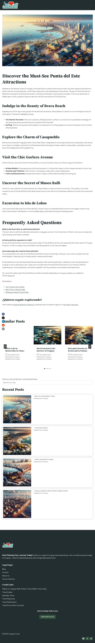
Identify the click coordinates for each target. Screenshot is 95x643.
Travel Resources (8, 599)
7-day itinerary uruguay (41, 427)
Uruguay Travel (14, 354)
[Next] (89, 346)
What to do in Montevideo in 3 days (15, 349)
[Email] (3, 329)
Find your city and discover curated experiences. (20, 379)
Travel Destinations (9, 602)
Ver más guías (73, 305)
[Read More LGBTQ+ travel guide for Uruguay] (17, 472)
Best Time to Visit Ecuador (15, 290)
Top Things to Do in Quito (15, 287)
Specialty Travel (8, 595)
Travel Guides (7, 592)
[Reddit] (3, 325)
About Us (5, 576)
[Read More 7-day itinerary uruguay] (17, 441)
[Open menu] (91, 5)
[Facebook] (3, 314)
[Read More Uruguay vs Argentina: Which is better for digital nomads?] (17, 504)
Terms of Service (8, 579)
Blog (4, 569)
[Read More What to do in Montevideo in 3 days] (17, 409)
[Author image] (6, 354)
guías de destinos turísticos (23, 305)
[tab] (44, 368)
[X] (3, 317)
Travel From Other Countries (13, 605)
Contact (5, 572)
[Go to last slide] (5, 346)
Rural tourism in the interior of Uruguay (46, 349)
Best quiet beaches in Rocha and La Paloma (77, 349)
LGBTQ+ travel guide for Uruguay (44, 459)
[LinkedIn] (3, 321)
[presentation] (16, 335)
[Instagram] (91, 638)
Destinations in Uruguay (12, 357)
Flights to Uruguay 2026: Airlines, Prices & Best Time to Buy (24, 589)
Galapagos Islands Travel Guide (17, 292)
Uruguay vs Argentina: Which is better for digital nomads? (51, 491)
